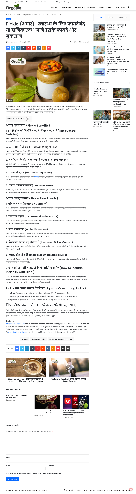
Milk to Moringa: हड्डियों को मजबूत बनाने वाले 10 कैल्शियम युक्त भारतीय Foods (121, 125)
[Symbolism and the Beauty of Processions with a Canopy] (47, 402)
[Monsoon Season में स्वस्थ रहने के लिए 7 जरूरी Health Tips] (121, 93)
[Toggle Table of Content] (27, 119)
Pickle (25, 339)
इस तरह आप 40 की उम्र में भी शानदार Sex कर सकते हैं (116, 26)
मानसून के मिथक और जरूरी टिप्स (101, 123)
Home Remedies (66, 7)
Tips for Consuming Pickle (61, 339)
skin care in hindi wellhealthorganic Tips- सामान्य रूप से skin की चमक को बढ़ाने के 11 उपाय (118, 60)
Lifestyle (91, 7)
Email (8, 465)
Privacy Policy (68, 2)
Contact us (79, 2)
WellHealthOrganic (56, 2)
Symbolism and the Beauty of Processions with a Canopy (46, 412)
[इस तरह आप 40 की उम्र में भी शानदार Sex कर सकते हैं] (99, 28)
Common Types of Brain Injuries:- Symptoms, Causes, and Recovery (118, 49)
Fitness (100, 7)
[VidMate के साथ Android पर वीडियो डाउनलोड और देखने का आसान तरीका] (76, 402)
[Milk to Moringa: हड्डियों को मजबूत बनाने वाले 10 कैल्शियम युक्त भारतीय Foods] (121, 115)
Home (9, 14)
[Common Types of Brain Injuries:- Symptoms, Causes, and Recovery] (99, 50)
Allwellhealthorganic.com (15, 324)
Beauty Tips (79, 7)
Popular (99, 17)
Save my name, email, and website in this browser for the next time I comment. (34, 473)
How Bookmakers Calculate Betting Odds (16, 396)
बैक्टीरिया (36, 177)
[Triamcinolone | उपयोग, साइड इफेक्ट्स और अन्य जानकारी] (99, 72)
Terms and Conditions (41, 2)
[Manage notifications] (131, 489)
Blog (14, 14)
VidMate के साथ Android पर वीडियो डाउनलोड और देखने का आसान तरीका (73, 413)
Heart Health (120, 7)
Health (109, 7)
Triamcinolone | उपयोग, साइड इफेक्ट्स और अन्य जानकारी (118, 70)
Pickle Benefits (39, 339)
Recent (110, 17)
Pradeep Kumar (12, 42)
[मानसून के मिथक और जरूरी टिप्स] (102, 115)
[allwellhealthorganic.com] (13, 7)
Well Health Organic (40, 490)
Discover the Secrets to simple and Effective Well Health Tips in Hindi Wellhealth (116, 37)
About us (28, 2)
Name (8, 457)
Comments (123, 17)
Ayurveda (54, 7)
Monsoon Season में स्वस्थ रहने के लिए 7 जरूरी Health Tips (120, 102)
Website (52, 465)
